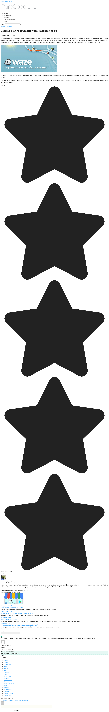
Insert (17, 710)
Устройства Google (9, 19)
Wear (5, 674)
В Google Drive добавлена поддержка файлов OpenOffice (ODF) (19, 625)
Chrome (6, 662)
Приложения (7, 15)
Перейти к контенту (6, 1)
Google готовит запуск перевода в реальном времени (17, 613)
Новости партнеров (9, 684)
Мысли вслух (8, 680)
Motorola (6, 670)
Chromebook (7, 664)
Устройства (7, 695)
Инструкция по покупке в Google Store (12, 608)
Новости (6, 17)
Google (6, 668)
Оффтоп (6, 687)
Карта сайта (4, 700)
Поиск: (3, 24)
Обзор (6, 685)
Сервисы (6, 691)
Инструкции (7, 676)
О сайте (6, 21)
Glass (5, 666)
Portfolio (6, 672)
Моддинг (6, 678)
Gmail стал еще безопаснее (9, 619)
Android (6, 13)
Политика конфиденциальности (18, 700)
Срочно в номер (8, 693)
